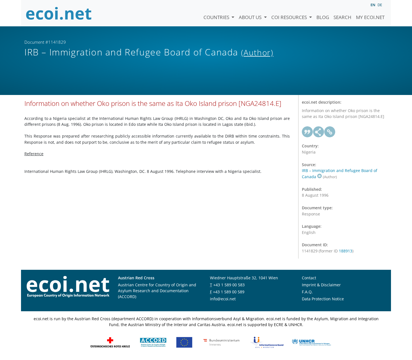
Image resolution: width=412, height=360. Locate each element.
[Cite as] (307, 132)
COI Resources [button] (289, 17)
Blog (322, 17)
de (380, 4)
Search (342, 17)
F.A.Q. (307, 291)
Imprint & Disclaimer (321, 284)
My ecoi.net (370, 17)
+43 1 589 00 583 (229, 284)
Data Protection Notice (323, 298)
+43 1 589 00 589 (228, 291)
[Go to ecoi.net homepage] (58, 13)
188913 (345, 251)
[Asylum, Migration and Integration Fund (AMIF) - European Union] (184, 342)
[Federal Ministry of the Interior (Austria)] (221, 342)
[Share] (318, 132)
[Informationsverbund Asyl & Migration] (266, 342)
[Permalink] (329, 132)
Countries (216, 17)
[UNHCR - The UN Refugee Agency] (311, 342)
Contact (309, 277)
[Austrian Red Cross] (110, 342)
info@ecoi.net (223, 298)
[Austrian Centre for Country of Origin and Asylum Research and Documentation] (153, 342)
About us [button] (251, 17)
